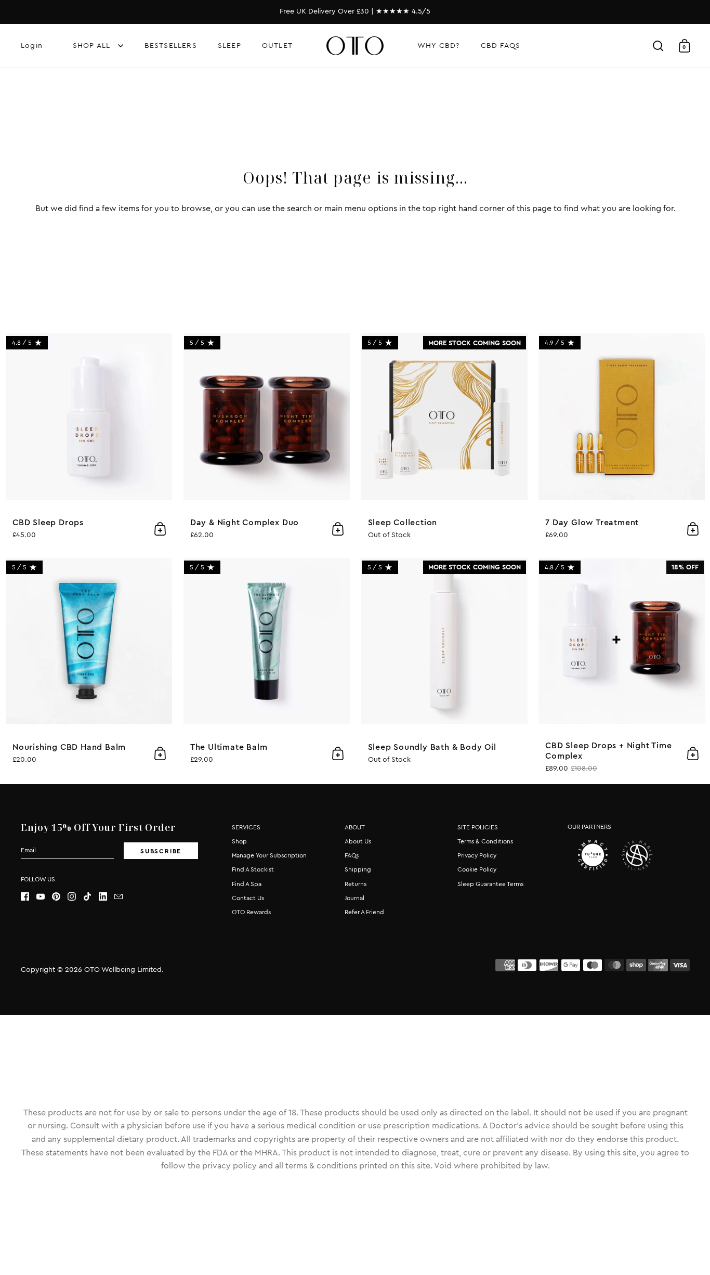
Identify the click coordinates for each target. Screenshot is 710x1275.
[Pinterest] (60, 896)
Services (246, 827)
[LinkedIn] (106, 896)
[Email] (122, 896)
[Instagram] (75, 896)
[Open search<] (658, 46)
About (355, 827)
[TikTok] (91, 896)
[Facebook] (28, 896)
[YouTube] (44, 896)
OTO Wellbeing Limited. (124, 969)
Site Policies (477, 827)
